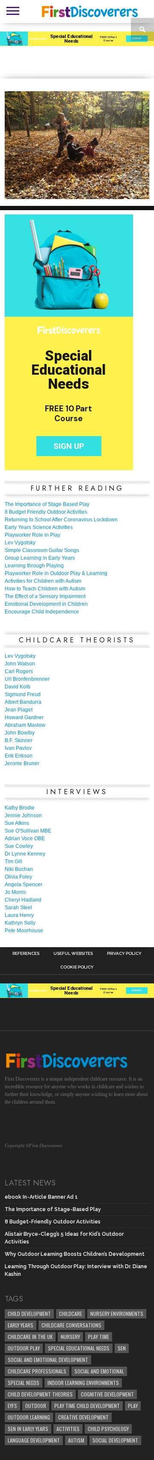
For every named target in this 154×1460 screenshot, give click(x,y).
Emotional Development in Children (46, 604)
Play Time (98, 1336)
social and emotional (99, 1371)
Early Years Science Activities (39, 527)
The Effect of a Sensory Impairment (45, 596)
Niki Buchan (19, 869)
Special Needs (23, 1382)
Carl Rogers (19, 671)
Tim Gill (13, 861)
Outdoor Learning (29, 1417)
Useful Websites (73, 953)
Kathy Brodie (20, 808)
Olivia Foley (18, 877)
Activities (68, 1428)
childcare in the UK (30, 1336)
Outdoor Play (24, 1348)
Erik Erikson (19, 756)
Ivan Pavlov (18, 748)
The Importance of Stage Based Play (47, 504)
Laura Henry (19, 915)
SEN (122, 1348)
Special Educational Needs (79, 1348)
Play (133, 1405)
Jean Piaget (19, 710)
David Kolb (17, 687)
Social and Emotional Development (48, 1359)
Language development (34, 1440)
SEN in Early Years (28, 1428)
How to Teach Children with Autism (45, 589)
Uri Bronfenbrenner (27, 679)
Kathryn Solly (20, 923)
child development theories (40, 1394)
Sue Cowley (19, 846)
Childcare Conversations (71, 1325)
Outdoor (35, 1405)
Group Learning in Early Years (40, 558)
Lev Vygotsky (20, 543)
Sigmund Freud (23, 694)
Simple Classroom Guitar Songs (42, 550)
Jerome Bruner (22, 763)
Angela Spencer (23, 885)
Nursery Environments (116, 1313)
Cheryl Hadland (23, 900)
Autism (76, 1440)
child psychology (108, 1428)
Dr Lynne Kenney (25, 854)
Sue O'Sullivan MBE (28, 831)
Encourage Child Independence (42, 612)
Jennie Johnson (23, 815)
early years (20, 1325)
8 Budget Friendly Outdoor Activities (46, 512)
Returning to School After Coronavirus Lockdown (61, 520)
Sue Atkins (17, 823)
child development (29, 1313)
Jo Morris (15, 892)
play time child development (87, 1405)
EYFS (12, 1405)
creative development (83, 1417)
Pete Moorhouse (24, 931)
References (25, 953)
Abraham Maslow (25, 725)
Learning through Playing (34, 566)
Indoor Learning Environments (83, 1382)
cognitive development (107, 1394)
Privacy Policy (124, 953)
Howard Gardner (24, 717)
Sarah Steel (18, 908)
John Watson (20, 664)
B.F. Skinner (19, 740)
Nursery (70, 1336)
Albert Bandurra (23, 702)
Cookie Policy (77, 967)
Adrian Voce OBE (25, 838)
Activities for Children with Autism (43, 581)
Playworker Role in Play (32, 535)
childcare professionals (37, 1371)
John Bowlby (20, 733)
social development (115, 1440)
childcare (70, 1313)
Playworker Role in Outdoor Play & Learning (56, 573)
